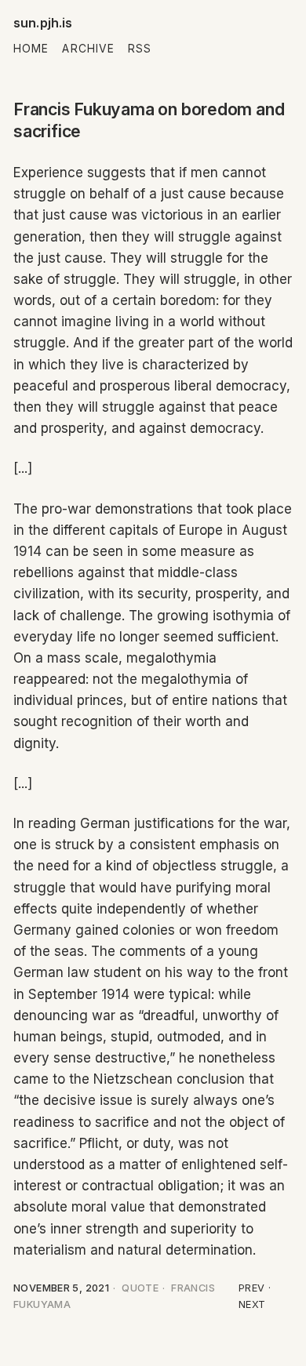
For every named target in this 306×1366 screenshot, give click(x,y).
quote (140, 1288)
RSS (139, 48)
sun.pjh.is (43, 23)
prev (252, 1288)
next (252, 1304)
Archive (88, 48)
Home (31, 48)
